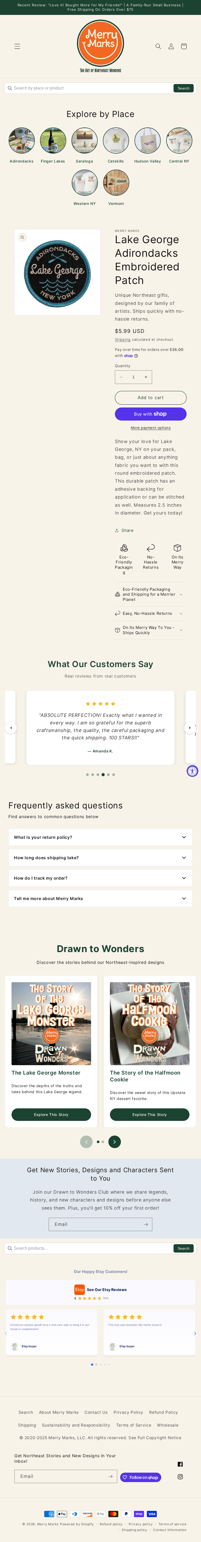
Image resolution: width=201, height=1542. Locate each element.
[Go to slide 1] (98, 1142)
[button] (17, 46)
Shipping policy (134, 1530)
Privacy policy (141, 1524)
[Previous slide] (86, 1142)
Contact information (170, 1530)
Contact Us (96, 1412)
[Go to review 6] (113, 774)
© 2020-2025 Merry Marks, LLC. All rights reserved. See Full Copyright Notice (100, 1437)
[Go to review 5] (108, 774)
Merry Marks (48, 1524)
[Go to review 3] (98, 774)
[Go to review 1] (87, 774)
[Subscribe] (145, 1224)
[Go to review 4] (103, 774)
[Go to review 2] (92, 774)
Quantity (123, 366)
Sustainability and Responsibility (76, 1425)
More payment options (151, 428)
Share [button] (127, 530)
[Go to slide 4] (104, 1364)
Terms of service (173, 1524)
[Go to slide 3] (100, 1364)
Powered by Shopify (77, 1524)
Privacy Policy (128, 1412)
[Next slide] (114, 1142)
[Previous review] (11, 728)
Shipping (123, 339)
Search (183, 88)
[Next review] (190, 728)
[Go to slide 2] (103, 1142)
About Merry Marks (59, 1412)
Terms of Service (134, 1425)
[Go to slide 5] (109, 1364)
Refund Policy (163, 1412)
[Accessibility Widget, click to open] (192, 771)
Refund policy (111, 1524)
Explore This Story (51, 1114)
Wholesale (167, 1425)
